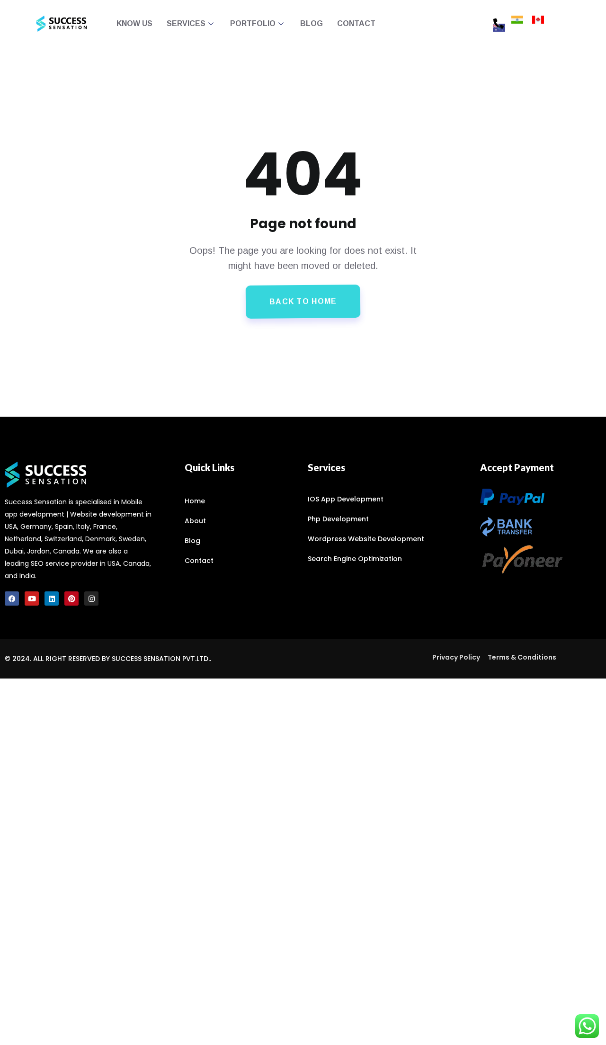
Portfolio (253, 23)
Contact (356, 23)
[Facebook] (12, 598)
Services (186, 23)
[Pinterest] (71, 598)
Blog (311, 23)
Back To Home (303, 301)
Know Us (134, 23)
